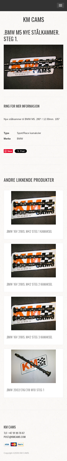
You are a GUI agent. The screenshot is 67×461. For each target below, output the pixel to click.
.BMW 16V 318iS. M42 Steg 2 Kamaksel (29, 284)
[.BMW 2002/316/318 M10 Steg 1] (33, 366)
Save (9, 151)
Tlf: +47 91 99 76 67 (14, 433)
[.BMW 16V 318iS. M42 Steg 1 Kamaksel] (33, 208)
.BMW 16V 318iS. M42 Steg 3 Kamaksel (29, 337)
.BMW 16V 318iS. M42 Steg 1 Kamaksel (29, 231)
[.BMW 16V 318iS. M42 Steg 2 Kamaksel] (33, 260)
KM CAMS (33, 19)
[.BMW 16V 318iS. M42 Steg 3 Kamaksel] (33, 313)
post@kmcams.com (14, 437)
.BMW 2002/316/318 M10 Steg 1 (25, 390)
